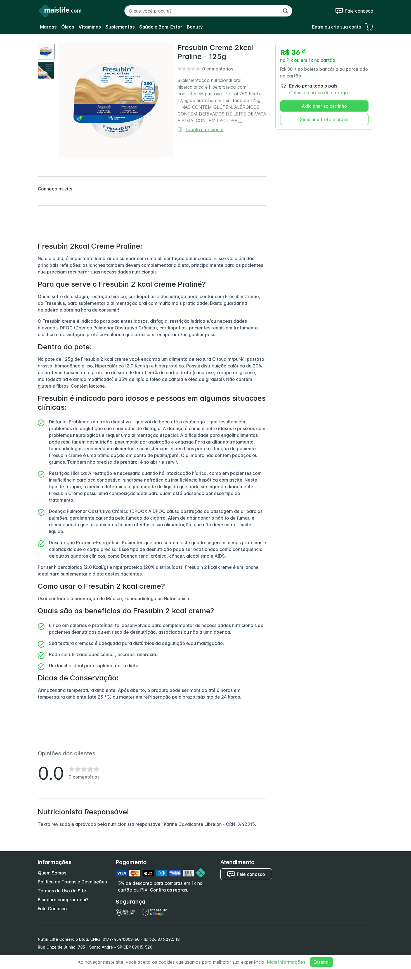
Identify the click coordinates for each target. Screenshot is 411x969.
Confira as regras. (169, 890)
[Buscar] (285, 10)
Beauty (195, 27)
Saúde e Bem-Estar (160, 27)
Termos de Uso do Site (62, 890)
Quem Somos (52, 873)
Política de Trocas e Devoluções (72, 882)
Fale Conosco (52, 908)
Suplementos (120, 27)
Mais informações (286, 962)
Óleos (67, 27)
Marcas (48, 27)
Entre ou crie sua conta (336, 27)
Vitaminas (90, 27)
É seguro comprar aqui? (63, 899)
